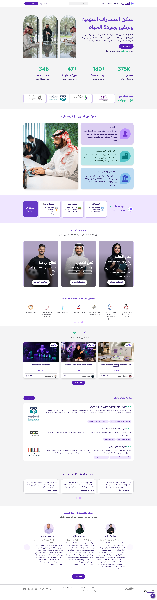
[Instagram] (40, 589)
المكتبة (94, 588)
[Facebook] (43, 589)
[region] (78, 312)
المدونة (103, 588)
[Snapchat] (29, 589)
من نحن (112, 588)
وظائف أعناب (83, 588)
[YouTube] (36, 589)
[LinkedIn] (47, 589)
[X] (51, 589)
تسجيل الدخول (31, 4)
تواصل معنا (29, 398)
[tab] (82, 322)
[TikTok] (32, 589)
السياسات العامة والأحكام (68, 588)
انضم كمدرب (78, 576)
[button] (41, 4)
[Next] (27, 547)
